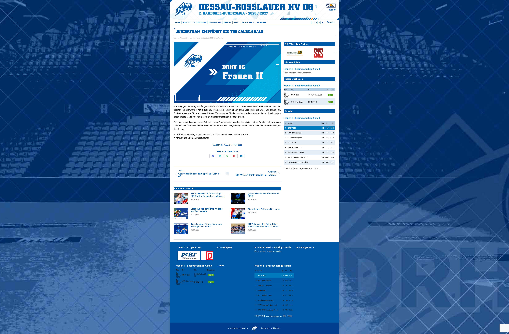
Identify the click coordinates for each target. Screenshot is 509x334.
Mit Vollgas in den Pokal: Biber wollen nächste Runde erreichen (263, 225)
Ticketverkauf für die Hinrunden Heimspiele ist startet (206, 225)
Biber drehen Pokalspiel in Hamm (264, 209)
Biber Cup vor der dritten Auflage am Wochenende (207, 210)
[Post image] (181, 198)
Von (222, 145)
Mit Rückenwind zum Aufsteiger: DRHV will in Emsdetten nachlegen (207, 194)
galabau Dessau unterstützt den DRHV (263, 194)
